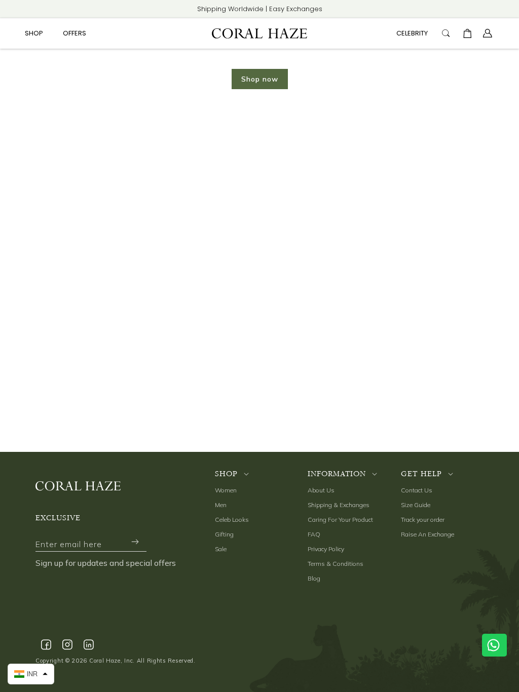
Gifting (224, 534)
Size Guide (415, 505)
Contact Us (416, 490)
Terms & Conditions (335, 563)
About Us (321, 490)
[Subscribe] (135, 541)
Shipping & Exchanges (338, 505)
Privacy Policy (326, 549)
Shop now (259, 79)
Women (226, 490)
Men (221, 505)
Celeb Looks (232, 519)
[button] (38, 33)
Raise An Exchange (427, 534)
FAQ (314, 534)
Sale (221, 549)
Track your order (422, 519)
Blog (314, 578)
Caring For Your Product (340, 519)
